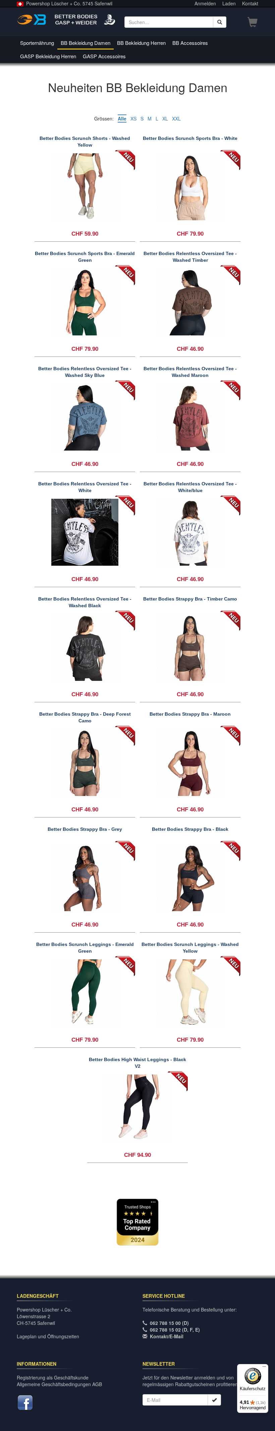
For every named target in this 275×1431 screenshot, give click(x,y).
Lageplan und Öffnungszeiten (48, 1336)
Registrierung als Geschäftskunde (53, 1377)
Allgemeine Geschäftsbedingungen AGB (59, 1384)
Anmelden (205, 3)
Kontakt (250, 3)
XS (133, 118)
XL (165, 118)
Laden (229, 3)
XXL (176, 118)
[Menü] (264, 1368)
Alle (122, 118)
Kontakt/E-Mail (166, 1336)
